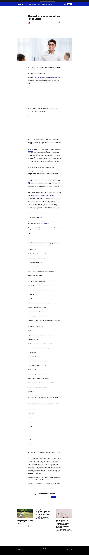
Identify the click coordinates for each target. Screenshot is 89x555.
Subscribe (69, 4)
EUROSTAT (32, 196)
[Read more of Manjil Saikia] (29, 22)
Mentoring (34, 4)
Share (59, 22)
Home (26, 4)
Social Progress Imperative (39, 77)
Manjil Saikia (33, 21)
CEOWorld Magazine (45, 223)
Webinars (39, 4)
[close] (88, 1)
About (30, 4)
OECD (50, 195)
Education (29, 13)
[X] (43, 548)
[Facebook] (45, 548)
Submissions (44, 4)
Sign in (65, 4)
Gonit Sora (20, 4)
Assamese (50, 4)
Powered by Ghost (69, 549)
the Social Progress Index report (54, 77)
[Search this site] (62, 4)
